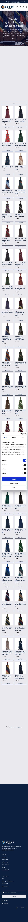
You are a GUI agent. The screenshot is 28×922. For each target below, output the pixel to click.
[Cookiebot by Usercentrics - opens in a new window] (20, 434)
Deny (14, 487)
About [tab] (22, 437)
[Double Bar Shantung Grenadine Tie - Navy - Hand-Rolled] (20, 644)
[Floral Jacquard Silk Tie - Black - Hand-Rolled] (7, 255)
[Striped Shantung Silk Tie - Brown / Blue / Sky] (7, 183)
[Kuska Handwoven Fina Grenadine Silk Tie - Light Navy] (20, 522)
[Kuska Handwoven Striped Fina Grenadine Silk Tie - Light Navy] (7, 546)
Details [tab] (14, 437)
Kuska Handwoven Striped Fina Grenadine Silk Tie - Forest (20, 555)
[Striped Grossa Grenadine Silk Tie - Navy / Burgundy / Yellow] (20, 303)
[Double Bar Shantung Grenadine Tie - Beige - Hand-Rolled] (7, 644)
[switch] (24, 465)
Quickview (7, 127)
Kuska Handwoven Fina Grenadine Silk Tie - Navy (7, 530)
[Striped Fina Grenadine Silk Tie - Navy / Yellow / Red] (7, 379)
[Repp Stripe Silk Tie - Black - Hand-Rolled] (20, 207)
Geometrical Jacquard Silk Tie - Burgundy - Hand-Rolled (20, 288)
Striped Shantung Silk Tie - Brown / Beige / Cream (20, 168)
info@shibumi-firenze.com (7, 849)
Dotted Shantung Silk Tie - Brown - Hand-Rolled (7, 412)
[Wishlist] (20, 7)
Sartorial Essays (5, 886)
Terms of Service (5, 864)
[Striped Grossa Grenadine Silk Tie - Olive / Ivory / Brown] (20, 329)
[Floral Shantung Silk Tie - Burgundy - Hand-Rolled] (7, 112)
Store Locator (5, 883)
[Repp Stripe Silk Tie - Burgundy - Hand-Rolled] (7, 231)
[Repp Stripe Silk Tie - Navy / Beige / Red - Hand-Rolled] (7, 668)
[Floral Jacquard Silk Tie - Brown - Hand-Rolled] (20, 231)
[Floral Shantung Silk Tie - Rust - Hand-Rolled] (7, 136)
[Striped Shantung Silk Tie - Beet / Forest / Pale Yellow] (20, 427)
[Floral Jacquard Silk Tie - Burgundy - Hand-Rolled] (20, 255)
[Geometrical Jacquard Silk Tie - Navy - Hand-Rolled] (7, 303)
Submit (14, 896)
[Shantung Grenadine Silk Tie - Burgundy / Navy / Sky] (7, 595)
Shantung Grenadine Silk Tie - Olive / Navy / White (7, 628)
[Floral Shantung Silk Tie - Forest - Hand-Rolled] (20, 136)
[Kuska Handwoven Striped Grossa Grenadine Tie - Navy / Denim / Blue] (7, 570)
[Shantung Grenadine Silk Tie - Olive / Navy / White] (7, 619)
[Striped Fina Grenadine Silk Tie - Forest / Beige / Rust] (20, 355)
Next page (18, 727)
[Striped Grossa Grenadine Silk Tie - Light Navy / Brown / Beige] (7, 329)
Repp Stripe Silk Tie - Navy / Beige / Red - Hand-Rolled (7, 677)
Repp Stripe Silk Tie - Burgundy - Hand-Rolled (7, 240)
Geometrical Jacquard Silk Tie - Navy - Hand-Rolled (7, 312)
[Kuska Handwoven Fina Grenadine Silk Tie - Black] (20, 498)
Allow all (14, 479)
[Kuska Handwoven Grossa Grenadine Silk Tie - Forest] (7, 498)
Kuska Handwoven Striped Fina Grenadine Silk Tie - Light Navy (7, 555)
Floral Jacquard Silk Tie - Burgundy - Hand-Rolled (20, 264)
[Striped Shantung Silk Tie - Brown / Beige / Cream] (20, 159)
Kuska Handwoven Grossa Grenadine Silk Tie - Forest (7, 506)
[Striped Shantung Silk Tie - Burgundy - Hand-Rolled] (7, 427)
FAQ (3, 878)
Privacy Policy (5, 859)
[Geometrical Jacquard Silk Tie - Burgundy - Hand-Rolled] (20, 279)
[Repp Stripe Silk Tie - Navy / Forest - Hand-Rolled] (20, 183)
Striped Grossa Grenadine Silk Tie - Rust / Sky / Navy (6, 363)
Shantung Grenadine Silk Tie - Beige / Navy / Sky (20, 604)
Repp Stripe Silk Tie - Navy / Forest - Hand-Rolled (20, 192)
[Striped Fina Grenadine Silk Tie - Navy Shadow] (20, 379)
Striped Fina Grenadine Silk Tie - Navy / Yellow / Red (7, 388)
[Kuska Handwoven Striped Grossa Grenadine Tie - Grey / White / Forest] (20, 570)
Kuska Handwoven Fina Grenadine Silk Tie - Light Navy (20, 530)
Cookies (3, 867)
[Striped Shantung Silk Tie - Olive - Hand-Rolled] (20, 403)
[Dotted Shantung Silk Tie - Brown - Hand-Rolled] (7, 403)
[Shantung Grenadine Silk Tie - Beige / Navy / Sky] (20, 595)
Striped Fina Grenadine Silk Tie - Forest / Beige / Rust (20, 363)
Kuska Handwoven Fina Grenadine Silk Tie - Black (20, 506)
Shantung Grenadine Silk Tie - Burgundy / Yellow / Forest (20, 628)
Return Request (5, 869)
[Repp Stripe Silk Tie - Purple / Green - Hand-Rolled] (7, 207)
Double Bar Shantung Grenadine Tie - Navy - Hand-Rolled (20, 652)
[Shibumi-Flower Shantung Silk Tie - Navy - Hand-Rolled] (20, 668)
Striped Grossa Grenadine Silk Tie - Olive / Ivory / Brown (19, 338)
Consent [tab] (5, 437)
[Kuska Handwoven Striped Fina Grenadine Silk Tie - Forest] (20, 546)
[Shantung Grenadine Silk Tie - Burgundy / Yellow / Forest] (20, 619)
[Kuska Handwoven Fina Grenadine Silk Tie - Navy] (7, 522)
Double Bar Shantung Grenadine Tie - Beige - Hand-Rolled (7, 652)
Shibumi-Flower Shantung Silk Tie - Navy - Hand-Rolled (19, 677)
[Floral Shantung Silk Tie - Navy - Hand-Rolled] (20, 112)
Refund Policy (5, 862)
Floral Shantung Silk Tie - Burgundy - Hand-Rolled (7, 121)
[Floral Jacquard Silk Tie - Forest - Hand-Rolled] (7, 279)
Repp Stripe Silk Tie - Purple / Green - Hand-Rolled (7, 216)
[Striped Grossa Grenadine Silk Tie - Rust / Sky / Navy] (7, 355)
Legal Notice (4, 857)
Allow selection (14, 483)
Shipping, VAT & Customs (7, 881)
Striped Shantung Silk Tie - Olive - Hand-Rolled (20, 412)
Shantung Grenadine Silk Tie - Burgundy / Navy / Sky (7, 604)
